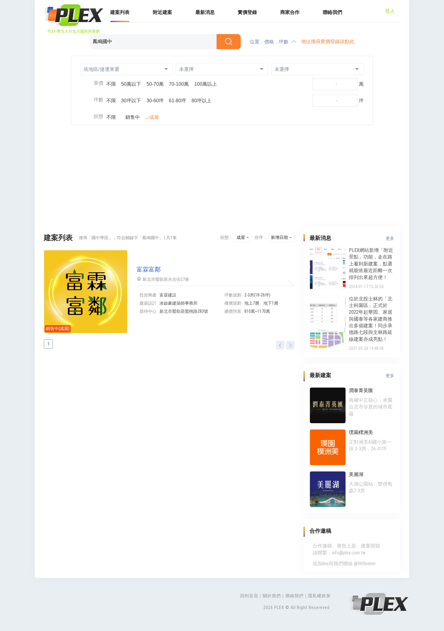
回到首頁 (249, 595)
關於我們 (272, 595)
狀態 (98, 116)
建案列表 (120, 12)
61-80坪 (177, 100)
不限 (111, 84)
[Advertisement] (222, 176)
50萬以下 (131, 84)
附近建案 (162, 12)
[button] (126, 69)
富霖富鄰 (149, 269)
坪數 (98, 100)
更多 (390, 238)
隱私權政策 (319, 595)
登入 (390, 11)
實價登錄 (247, 12)
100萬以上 (205, 84)
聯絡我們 (332, 12)
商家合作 (290, 12)
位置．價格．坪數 (269, 42)
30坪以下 (131, 100)
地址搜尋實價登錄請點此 (327, 41)
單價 (98, 83)
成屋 (154, 117)
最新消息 (205, 12)
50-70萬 (155, 84)
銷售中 (132, 117)
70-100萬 (179, 84)
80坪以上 (201, 100)
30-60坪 (155, 100)
